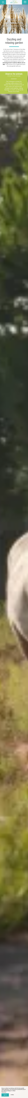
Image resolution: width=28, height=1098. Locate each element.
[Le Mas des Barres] (14, 2)
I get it (5, 1095)
